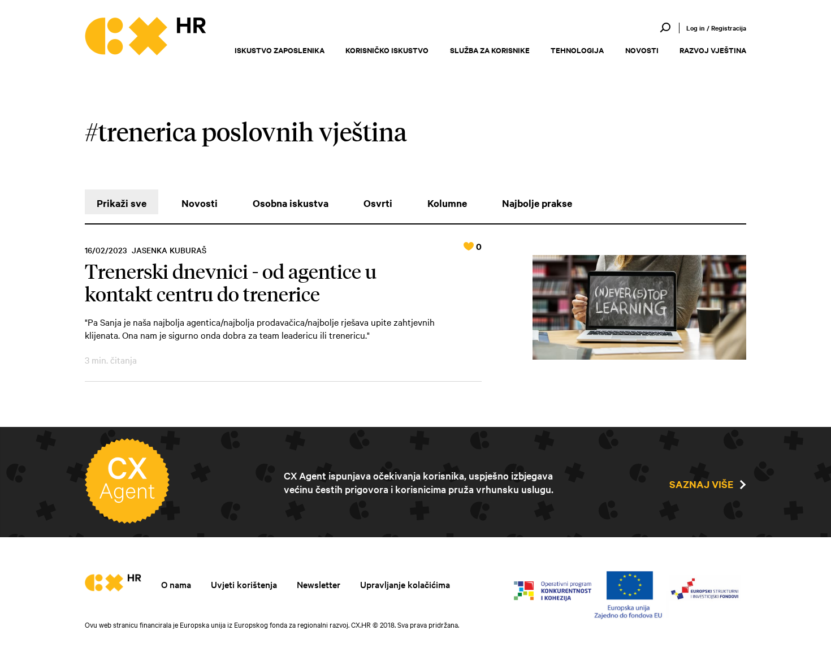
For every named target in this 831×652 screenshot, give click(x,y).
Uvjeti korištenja (244, 584)
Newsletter (318, 584)
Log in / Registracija (716, 27)
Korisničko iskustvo (387, 50)
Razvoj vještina (712, 50)
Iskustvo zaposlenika (279, 50)
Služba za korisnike (490, 50)
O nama (176, 584)
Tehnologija (577, 50)
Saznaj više (701, 484)
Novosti (642, 50)
